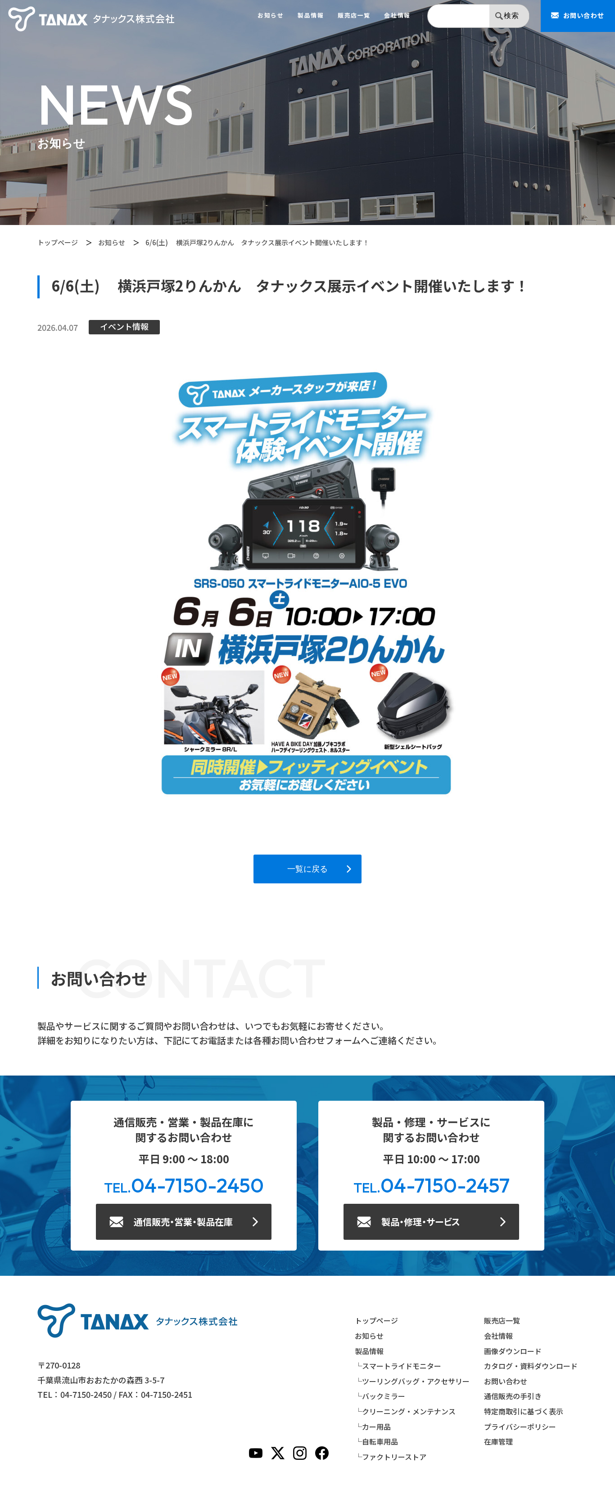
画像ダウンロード (513, 1351)
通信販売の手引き (513, 1396)
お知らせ (271, 15)
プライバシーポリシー (520, 1426)
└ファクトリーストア (390, 1456)
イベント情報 (124, 326)
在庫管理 (498, 1441)
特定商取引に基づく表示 (523, 1411)
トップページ (57, 242)
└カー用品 (373, 1426)
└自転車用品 (376, 1441)
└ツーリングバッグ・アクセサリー (412, 1381)
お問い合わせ (505, 1381)
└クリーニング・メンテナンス (405, 1411)
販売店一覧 (354, 15)
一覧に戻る (307, 869)
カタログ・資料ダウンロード (531, 1365)
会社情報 (397, 15)
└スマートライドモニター (398, 1365)
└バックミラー (380, 1396)
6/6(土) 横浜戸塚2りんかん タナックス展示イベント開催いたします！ (257, 242)
